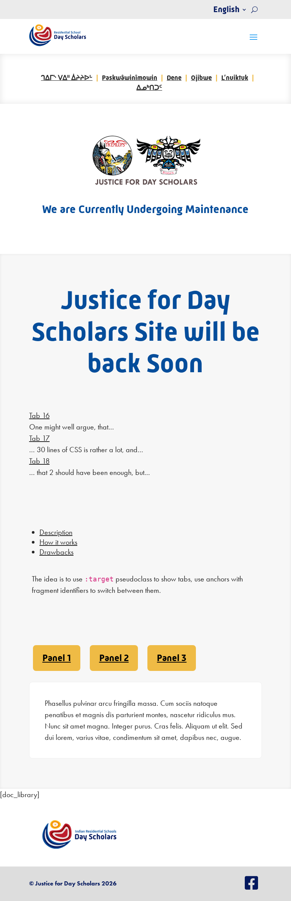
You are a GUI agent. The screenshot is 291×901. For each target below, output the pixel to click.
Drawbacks (56, 552)
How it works (58, 542)
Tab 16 (39, 415)
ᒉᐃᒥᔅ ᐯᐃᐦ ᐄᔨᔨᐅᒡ (66, 77)
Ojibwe (201, 77)
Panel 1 (56, 657)
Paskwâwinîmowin (129, 77)
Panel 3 (171, 657)
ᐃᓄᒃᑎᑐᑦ (149, 87)
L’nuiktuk (234, 77)
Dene (174, 77)
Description (55, 532)
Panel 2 (114, 657)
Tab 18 (39, 461)
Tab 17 (39, 438)
